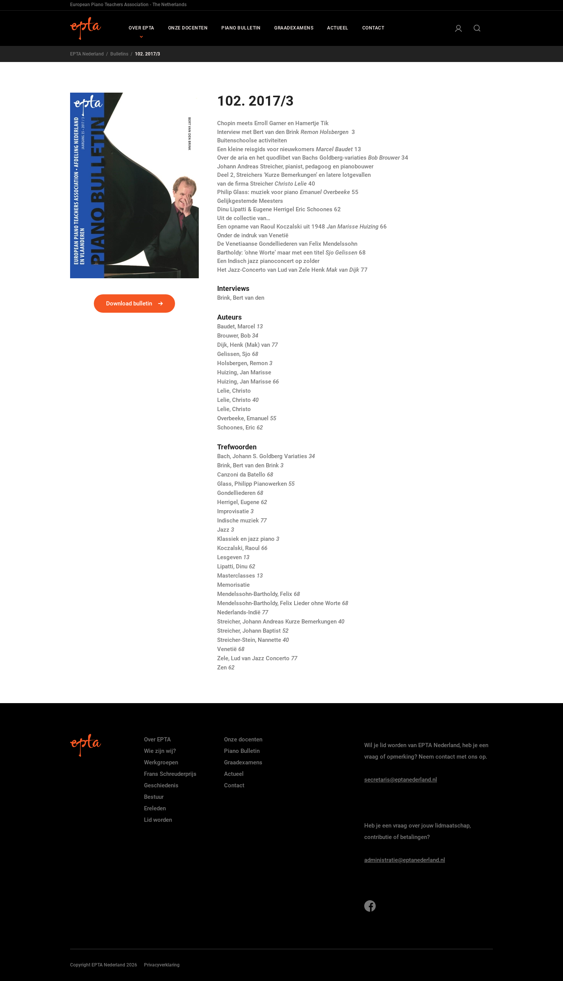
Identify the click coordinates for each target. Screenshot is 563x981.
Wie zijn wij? (160, 751)
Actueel (234, 773)
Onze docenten (243, 739)
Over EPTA (157, 739)
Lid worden (158, 819)
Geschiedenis (161, 785)
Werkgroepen (161, 762)
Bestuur (154, 796)
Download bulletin (129, 303)
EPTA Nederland (87, 54)
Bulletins (119, 54)
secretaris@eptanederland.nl (400, 779)
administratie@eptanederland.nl (404, 860)
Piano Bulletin (242, 751)
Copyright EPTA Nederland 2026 (103, 965)
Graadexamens (243, 762)
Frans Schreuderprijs (170, 773)
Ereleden (155, 808)
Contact (234, 785)
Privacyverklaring (162, 965)
